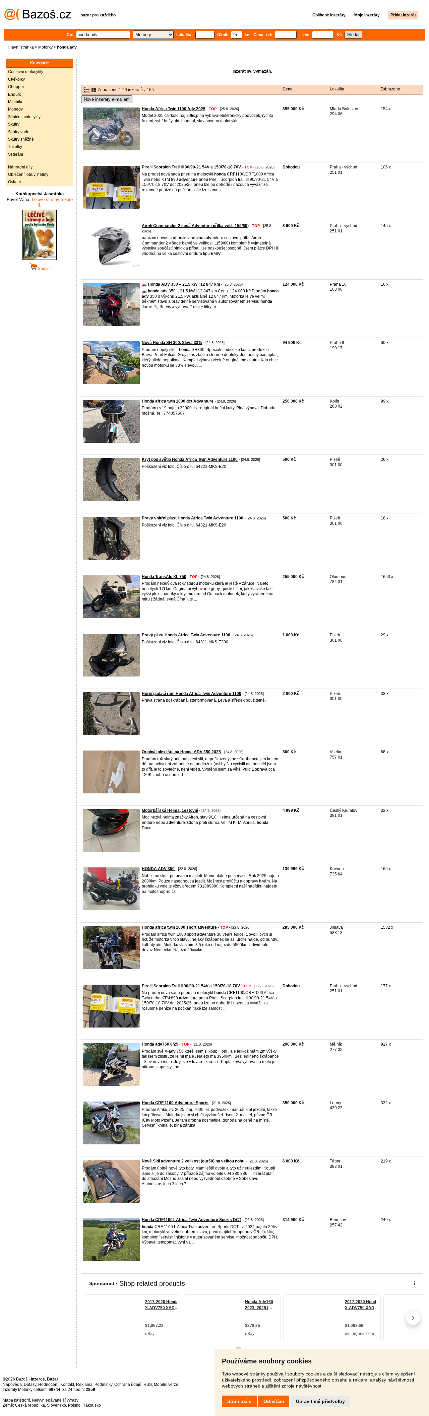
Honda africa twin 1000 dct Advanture (177, 401)
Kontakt (67, 1384)
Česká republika (30, 1405)
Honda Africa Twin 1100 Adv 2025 (173, 109)
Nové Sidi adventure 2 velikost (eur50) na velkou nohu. (193, 1161)
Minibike (15, 101)
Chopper (16, 86)
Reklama (84, 1384)
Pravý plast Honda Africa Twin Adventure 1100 (186, 635)
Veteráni (15, 154)
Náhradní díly (20, 167)
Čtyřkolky (16, 79)
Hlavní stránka (21, 47)
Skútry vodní (19, 132)
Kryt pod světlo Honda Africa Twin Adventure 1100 (190, 459)
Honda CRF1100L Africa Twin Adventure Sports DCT (191, 1219)
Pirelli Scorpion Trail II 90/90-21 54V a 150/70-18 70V (191, 986)
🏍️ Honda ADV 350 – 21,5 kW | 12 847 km (181, 284)
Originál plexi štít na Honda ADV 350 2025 (181, 752)
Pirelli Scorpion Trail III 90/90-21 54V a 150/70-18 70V (191, 167)
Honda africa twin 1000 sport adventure (179, 927)
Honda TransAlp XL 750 (164, 576)
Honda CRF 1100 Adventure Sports (175, 1103)
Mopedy (15, 109)
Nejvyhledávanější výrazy (55, 1400)
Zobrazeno (390, 89)
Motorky (45, 47)
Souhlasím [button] (239, 1401)
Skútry (13, 124)
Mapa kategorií (16, 1400)
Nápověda (12, 1384)
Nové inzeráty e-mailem (107, 99)
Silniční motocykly (24, 117)
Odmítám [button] (273, 1401)
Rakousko (91, 1405)
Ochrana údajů (127, 1384)
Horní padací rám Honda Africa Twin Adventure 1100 (191, 693)
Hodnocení (48, 1384)
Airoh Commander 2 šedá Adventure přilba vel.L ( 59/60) (195, 225)
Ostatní (14, 182)
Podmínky (103, 1384)
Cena (288, 89)
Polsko (74, 1405)
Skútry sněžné (21, 139)
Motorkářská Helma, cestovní (170, 810)
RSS (147, 1384)
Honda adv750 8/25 (160, 1044)
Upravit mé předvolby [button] (320, 1401)
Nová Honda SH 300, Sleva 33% (172, 342)
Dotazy (30, 1384)
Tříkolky (15, 146)
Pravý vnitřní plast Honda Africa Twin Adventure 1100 (192, 518)
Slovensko (56, 1405)
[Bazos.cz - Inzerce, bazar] (37, 18)
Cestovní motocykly (25, 71)
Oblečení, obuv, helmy (28, 174)
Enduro (14, 94)
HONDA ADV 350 (158, 868)
